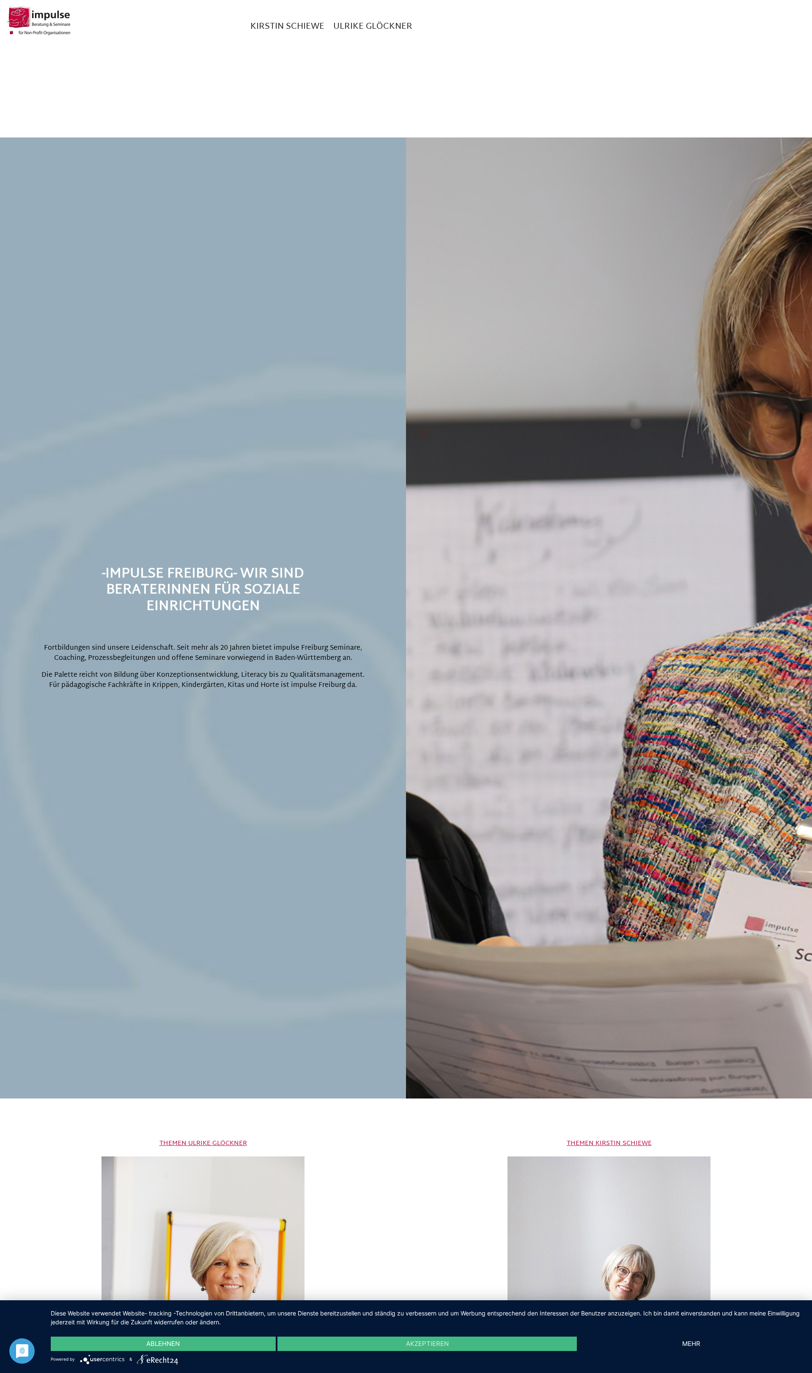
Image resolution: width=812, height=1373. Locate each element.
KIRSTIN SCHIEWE (287, 26)
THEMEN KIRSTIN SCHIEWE (609, 1143)
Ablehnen (163, 1344)
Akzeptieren (427, 1344)
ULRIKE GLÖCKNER (372, 26)
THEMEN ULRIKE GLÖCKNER (203, 1143)
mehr (691, 1344)
